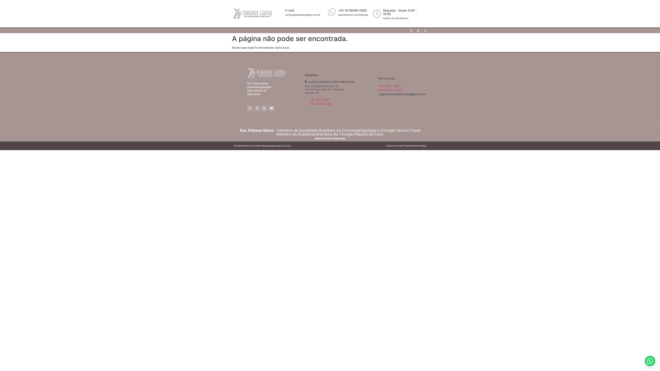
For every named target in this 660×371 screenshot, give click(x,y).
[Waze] (425, 30)
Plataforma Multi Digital (415, 145)
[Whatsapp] (250, 108)
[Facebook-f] (411, 30)
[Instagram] (418, 30)
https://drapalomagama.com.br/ (276, 145)
